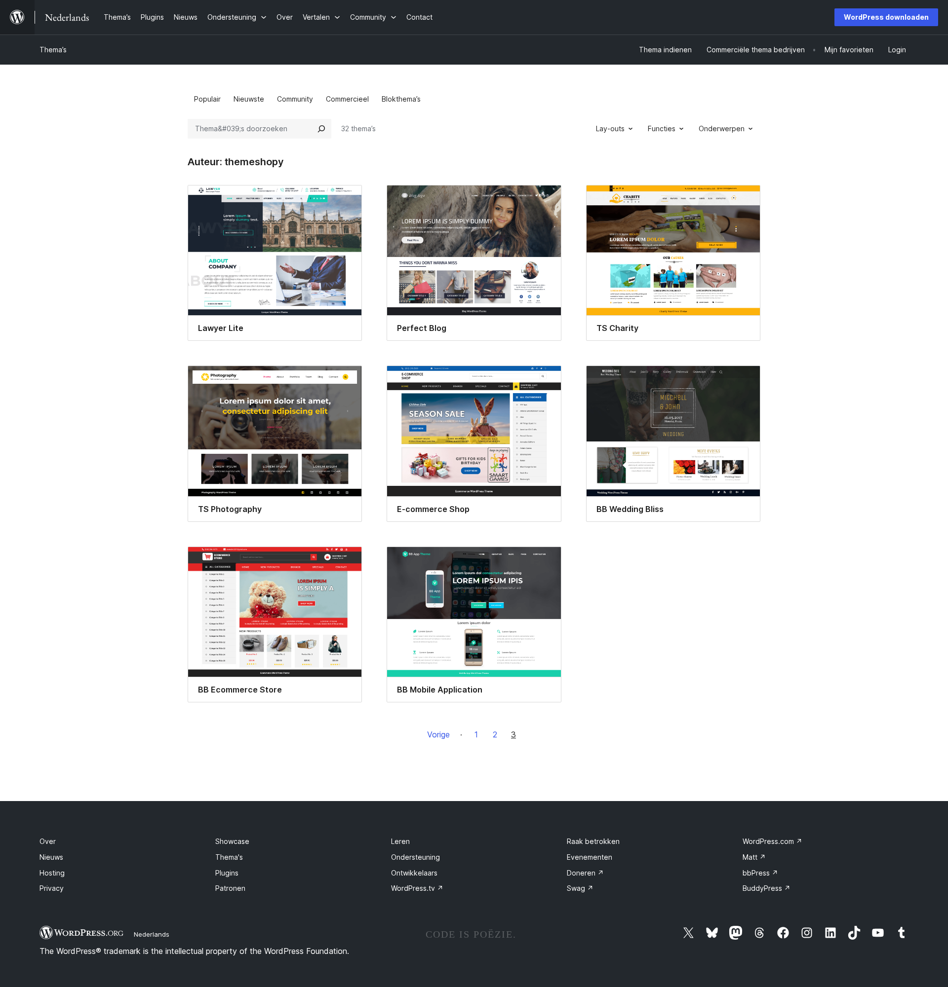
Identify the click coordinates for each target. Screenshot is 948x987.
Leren (400, 841)
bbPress (760, 873)
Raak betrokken (593, 841)
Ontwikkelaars (414, 873)
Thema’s (53, 49)
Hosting (52, 873)
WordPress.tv (417, 888)
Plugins (226, 873)
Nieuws (51, 857)
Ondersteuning (415, 857)
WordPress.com (772, 841)
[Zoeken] (321, 129)
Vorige (438, 734)
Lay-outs (610, 128)
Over (48, 841)
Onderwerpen (722, 128)
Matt (754, 857)
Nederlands (151, 934)
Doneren (585, 873)
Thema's (229, 857)
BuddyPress (766, 888)
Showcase (232, 841)
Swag (580, 888)
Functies (661, 128)
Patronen (230, 888)
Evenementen (589, 857)
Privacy (52, 888)
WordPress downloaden (886, 17)
